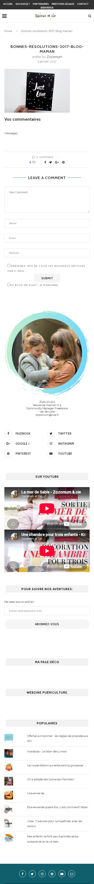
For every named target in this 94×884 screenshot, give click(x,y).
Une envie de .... (37, 793)
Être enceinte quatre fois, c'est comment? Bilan (57, 807)
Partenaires (41, 3)
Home (8, 31)
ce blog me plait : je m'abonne (34, 285)
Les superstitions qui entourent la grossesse (55, 765)
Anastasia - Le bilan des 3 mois (47, 751)
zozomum (54, 57)
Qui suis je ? (23, 3)
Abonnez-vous (47, 624)
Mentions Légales (63, 3)
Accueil (8, 3)
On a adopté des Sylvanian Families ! (51, 779)
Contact (83, 3)
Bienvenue (47, 7)
